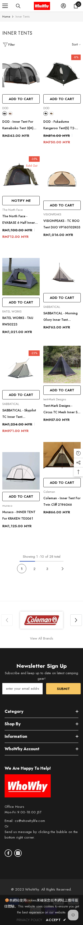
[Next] (62, 568)
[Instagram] (18, 853)
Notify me (21, 200)
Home (6, 16)
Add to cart (21, 98)
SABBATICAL (51, 307)
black (4, 113)
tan (10, 113)
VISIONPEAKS (52, 214)
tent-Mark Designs (54, 399)
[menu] (5, 6)
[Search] (18, 6)
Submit (63, 688)
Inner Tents (22, 16)
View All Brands (41, 638)
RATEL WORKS (12, 311)
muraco (7, 505)
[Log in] (63, 6)
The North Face (12, 210)
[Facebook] (8, 853)
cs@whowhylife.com (30, 820)
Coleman (49, 492)
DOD (5, 108)
